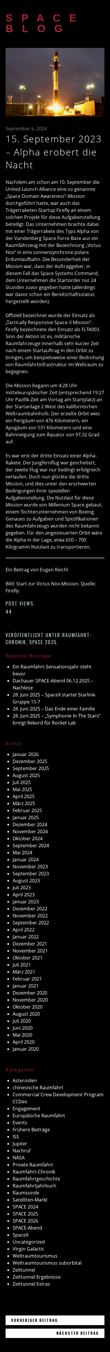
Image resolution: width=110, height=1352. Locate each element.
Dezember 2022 (30, 908)
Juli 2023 (22, 887)
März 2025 (24, 803)
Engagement (26, 1108)
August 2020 (26, 1014)
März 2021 (24, 972)
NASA (19, 1157)
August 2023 (26, 880)
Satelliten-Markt (30, 1200)
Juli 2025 (22, 782)
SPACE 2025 (43, 642)
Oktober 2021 (28, 958)
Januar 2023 (26, 901)
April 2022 (24, 929)
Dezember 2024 (30, 824)
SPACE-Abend (27, 1228)
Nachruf (22, 1150)
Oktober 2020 (28, 1007)
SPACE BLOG (45, 23)
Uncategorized (29, 1242)
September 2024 (31, 845)
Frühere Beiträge (31, 1129)
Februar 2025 (27, 810)
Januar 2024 (26, 859)
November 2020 (30, 1000)
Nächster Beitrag (80, 1333)
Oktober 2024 (28, 838)
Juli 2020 (22, 1021)
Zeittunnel (24, 1270)
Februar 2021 (27, 979)
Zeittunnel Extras (31, 1284)
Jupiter (20, 1143)
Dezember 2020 (30, 993)
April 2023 (24, 894)
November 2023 (30, 866)
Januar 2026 (26, 754)
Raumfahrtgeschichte (36, 1178)
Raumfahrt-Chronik (34, 1171)
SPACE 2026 (25, 1221)
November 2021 (30, 951)
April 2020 (24, 1042)
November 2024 (30, 831)
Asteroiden (25, 1080)
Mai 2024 (22, 852)
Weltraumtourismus (35, 1256)
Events (20, 1122)
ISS (16, 1136)
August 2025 (26, 775)
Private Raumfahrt (33, 1164)
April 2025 (24, 796)
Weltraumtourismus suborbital (47, 1263)
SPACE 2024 (25, 1207)
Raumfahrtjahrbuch (34, 1185)
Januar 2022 (26, 936)
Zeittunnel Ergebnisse (37, 1277)
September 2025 (31, 768)
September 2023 (31, 873)
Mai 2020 (22, 1035)
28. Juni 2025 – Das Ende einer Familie (54, 709)
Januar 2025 (26, 817)
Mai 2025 (22, 789)
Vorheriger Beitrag (57, 1320)
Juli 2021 (22, 965)
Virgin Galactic (28, 1249)
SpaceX (20, 1235)
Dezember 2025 (30, 761)
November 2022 (30, 915)
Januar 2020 (26, 1049)
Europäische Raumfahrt (39, 1115)
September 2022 (31, 922)
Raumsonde (26, 1193)
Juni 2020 (23, 1028)
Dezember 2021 (30, 943)
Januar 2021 (26, 986)
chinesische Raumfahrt (38, 1087)
